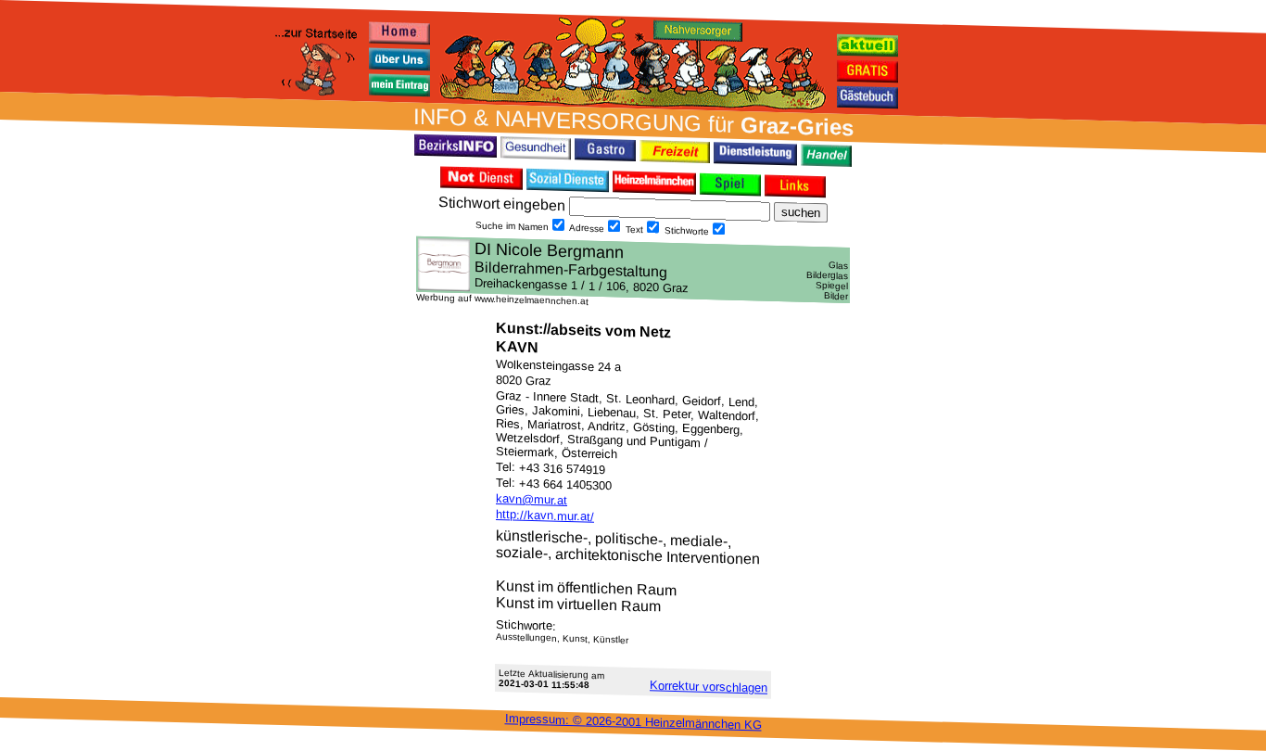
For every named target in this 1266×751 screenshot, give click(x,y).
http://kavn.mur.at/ (545, 515)
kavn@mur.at (531, 499)
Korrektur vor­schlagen (708, 686)
